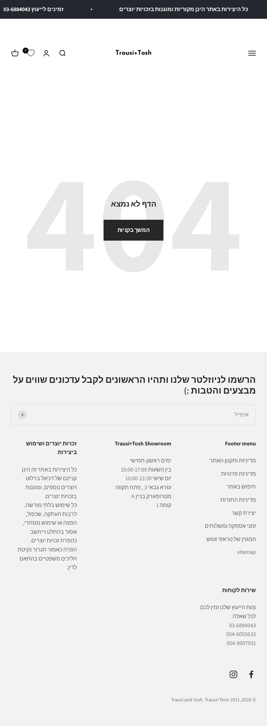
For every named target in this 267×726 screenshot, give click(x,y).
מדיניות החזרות (238, 499)
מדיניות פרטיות (238, 473)
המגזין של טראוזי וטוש (231, 539)
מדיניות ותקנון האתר (233, 460)
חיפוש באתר (241, 486)
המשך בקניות (133, 230)
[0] (30, 53)
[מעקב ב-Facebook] (251, 674)
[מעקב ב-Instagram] (233, 674)
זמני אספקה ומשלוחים (230, 526)
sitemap (246, 552)
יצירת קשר (244, 513)
